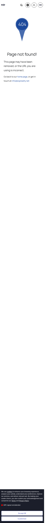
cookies (9, 492)
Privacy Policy (24, 501)
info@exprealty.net (20, 80)
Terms (14, 501)
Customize (22, 519)
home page (22, 76)
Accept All (22, 513)
